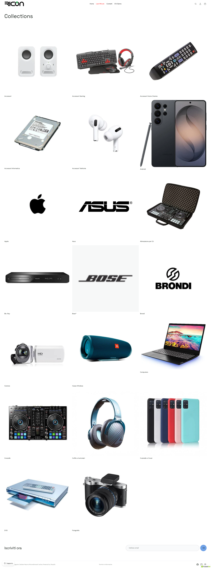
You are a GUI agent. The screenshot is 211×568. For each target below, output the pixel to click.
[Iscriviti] (203, 548)
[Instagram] (201, 564)
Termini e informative (105, 564)
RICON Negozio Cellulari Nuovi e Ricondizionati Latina (25, 564)
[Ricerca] (195, 3)
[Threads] (205, 564)
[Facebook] (197, 564)
